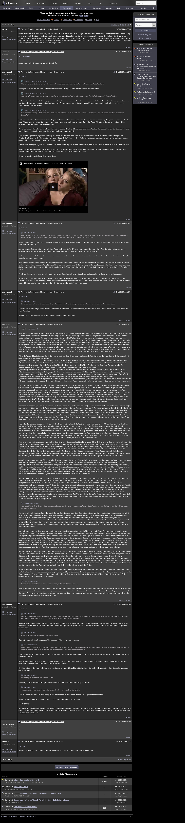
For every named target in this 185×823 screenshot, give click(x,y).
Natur (119, 8)
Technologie (97, 8)
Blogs (55, 3)
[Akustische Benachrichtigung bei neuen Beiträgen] (5, 760)
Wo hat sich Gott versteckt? (146, 93)
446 (42, 782)
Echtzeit (27, 3)
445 (39, 782)
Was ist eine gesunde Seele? (144, 59)
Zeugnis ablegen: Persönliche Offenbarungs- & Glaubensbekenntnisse (146, 77)
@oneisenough (32, 329)
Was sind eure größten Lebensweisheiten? (144, 51)
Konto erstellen (146, 38)
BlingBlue (8, 796)
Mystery (41, 8)
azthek (7, 782)
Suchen (89, 20)
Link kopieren (7, 37)
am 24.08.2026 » (121, 787)
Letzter (4, 29)
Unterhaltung (142, 8)
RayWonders (122, 796)
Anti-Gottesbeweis (21, 787)
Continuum (8, 809)
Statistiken (78, 3)
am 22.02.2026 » (121, 800)
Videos (65, 3)
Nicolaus (5, 742)
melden (128, 48)
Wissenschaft (19, 8)
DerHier (7, 789)
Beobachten (67, 20)
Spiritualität (67, 8)
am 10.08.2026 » (121, 780)
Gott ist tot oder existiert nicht (25, 807)
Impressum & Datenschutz (10, 816)
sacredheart (123, 782)
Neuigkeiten (113, 3)
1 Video (56, 20)
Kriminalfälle (53, 8)
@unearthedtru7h (24, 56)
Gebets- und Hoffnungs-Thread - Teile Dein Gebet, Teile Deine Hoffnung (41, 800)
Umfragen (129, 8)
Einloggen (146, 30)
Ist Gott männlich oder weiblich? (144, 100)
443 (32, 782)
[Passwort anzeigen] (154, 26)
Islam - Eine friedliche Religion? (26, 780)
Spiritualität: (9, 780)
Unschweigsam (122, 789)
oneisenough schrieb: (31, 503)
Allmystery (11, 3)
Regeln (22, 816)
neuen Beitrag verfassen (68, 767)
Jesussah (5, 52)
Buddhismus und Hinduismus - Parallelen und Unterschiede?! (38, 793)
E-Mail (86, 15)
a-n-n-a (4, 722)
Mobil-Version (31, 816)
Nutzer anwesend (145, 14)
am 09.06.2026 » (121, 807)
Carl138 (7, 802)
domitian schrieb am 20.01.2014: (35, 81)
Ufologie (109, 8)
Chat (90, 3)
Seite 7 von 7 (7, 25)
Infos (97, 20)
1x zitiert (121, 320)
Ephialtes (122, 802)
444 (35, 782)
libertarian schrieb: (30, 233)
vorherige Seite (125, 760)
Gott (68, 15)
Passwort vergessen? (145, 35)
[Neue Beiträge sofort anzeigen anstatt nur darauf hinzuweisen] (10, 760)
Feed (81, 15)
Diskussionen (41, 3)
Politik (31, 8)
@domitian (22, 76)
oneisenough (7, 72)
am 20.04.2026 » (121, 793)
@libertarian (22, 228)
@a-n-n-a (21, 746)
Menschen (6, 8)
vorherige (116, 25)
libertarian (6, 324)
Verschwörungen (81, 8)
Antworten (79, 20)
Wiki (100, 3)
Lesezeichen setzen (9, 39)
